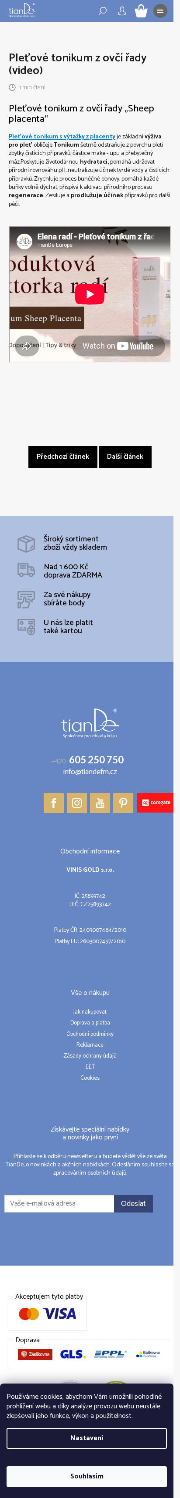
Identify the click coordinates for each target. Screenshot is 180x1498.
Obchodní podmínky (90, 1034)
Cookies (90, 1078)
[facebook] (54, 803)
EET (90, 1067)
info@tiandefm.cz (90, 772)
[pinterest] (123, 803)
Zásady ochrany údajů (90, 1056)
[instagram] (77, 803)
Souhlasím (87, 1476)
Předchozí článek (63, 457)
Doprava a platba (90, 1023)
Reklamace (90, 1045)
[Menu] (160, 11)
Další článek (125, 457)
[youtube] (100, 803)
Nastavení (86, 1438)
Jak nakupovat (90, 1012)
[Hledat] (102, 11)
